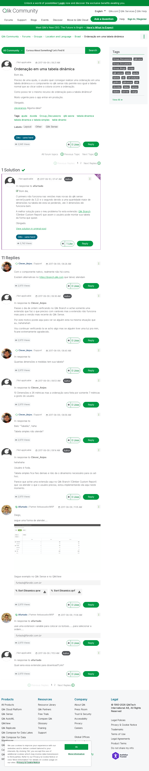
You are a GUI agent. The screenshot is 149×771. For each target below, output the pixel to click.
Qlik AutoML (7, 718)
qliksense (127, 82)
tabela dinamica (85, 115)
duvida (33, 115)
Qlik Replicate (8, 728)
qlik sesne (68, 115)
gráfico (116, 82)
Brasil (78, 36)
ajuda (24, 115)
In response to (29, 185)
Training (42, 728)
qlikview (138, 59)
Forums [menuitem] (8, 19)
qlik (136, 82)
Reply (91, 144)
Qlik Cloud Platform (11, 709)
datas (126, 87)
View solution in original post (31, 228)
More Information (76, 754)
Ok (76, 747)
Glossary (42, 723)
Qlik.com (113, 11)
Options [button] (144, 36)
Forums (26, 36)
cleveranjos (20, 108)
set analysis (133, 77)
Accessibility (80, 718)
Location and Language (58, 36)
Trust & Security (82, 714)
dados (116, 91)
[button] (99, 62)
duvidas (117, 87)
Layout (27, 126)
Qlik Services (127, 11)
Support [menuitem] (21, 19)
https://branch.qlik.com (51, 277)
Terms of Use (118, 734)
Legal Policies (118, 720)
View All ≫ (117, 99)
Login (61, 3)
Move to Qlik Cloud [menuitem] (77, 19)
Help (122, 19)
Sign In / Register (137, 19)
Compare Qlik (45, 718)
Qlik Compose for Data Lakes (17, 732)
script (131, 68)
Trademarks (117, 729)
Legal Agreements (120, 738)
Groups (38, 36)
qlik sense (118, 73)
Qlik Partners (44, 709)
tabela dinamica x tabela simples (31, 119)
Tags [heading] (116, 52)
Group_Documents (122, 64)
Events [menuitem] (45, 19)
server (125, 91)
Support (42, 732)
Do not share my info (122, 748)
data (128, 73)
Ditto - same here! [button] (24, 137)
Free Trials (43, 714)
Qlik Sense (52, 126)
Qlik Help (142, 11)
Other (39, 126)
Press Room (80, 709)
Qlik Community (10, 36)
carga (134, 91)
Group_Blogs (119, 68)
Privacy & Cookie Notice (124, 724)
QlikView (5, 723)
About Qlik (79, 704)
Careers (78, 728)
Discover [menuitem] (58, 19)
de (123, 77)
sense (135, 87)
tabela (116, 77)
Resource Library (47, 704)
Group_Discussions (50, 115)
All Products (7, 704)
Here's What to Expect (100, 27)
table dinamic (59, 119)
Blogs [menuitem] (34, 19)
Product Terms (118, 743)
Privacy (78, 723)
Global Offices (82, 737)
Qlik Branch (84, 211)
